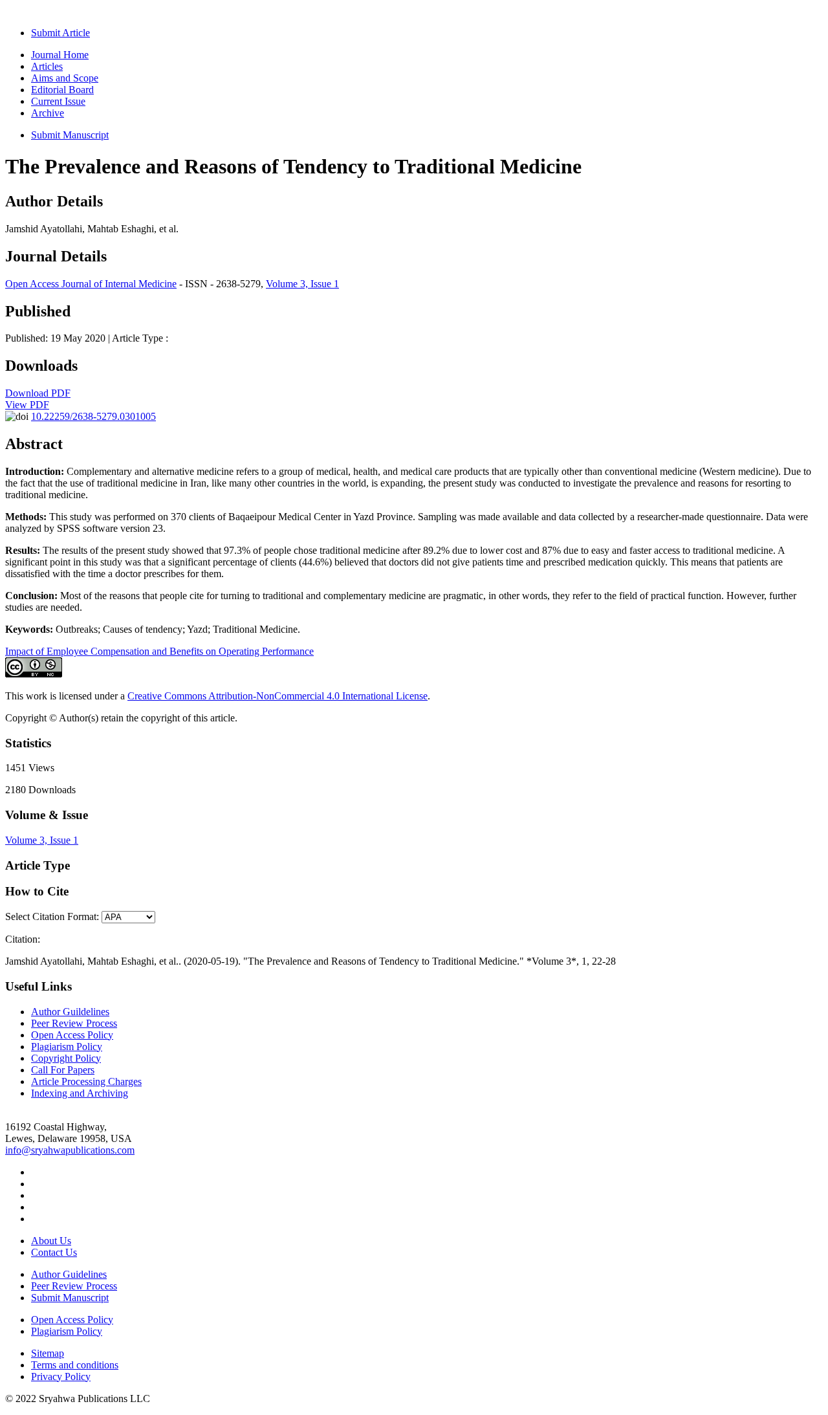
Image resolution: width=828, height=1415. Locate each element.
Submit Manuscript (70, 134)
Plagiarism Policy (66, 1046)
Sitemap (47, 1353)
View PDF (27, 404)
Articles (47, 66)
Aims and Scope (64, 77)
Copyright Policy (66, 1058)
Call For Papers (62, 1069)
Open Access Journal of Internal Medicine (91, 283)
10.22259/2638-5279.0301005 (93, 416)
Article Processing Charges (86, 1081)
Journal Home (60, 54)
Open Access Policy (72, 1034)
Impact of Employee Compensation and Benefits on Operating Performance (159, 651)
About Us (51, 1240)
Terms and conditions (74, 1364)
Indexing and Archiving (79, 1093)
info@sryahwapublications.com (70, 1150)
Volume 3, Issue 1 (302, 283)
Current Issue (58, 101)
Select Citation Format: (52, 916)
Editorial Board (62, 89)
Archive (47, 112)
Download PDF (38, 393)
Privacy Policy (61, 1376)
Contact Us (54, 1252)
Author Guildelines (70, 1011)
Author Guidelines (69, 1274)
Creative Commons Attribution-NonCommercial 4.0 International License (277, 695)
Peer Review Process (74, 1023)
